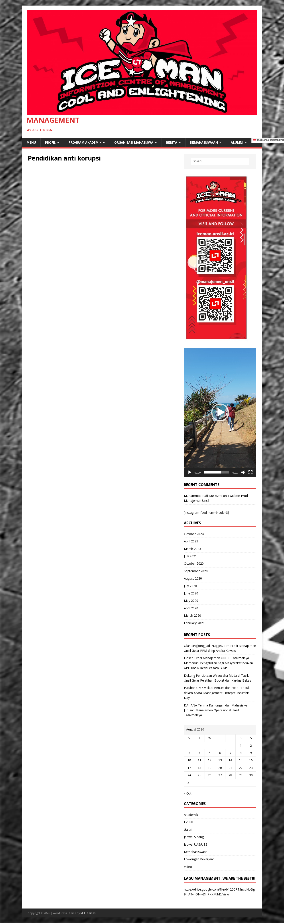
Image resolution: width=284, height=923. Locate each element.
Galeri (188, 829)
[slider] (216, 472)
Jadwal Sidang (194, 837)
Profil (50, 142)
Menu (31, 142)
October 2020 (194, 563)
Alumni (237, 142)
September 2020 (196, 571)
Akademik (191, 815)
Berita (171, 142)
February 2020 (194, 623)
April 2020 (191, 608)
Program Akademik (85, 142)
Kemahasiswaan (204, 142)
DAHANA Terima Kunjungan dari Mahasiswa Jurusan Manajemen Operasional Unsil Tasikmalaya (216, 710)
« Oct (187, 793)
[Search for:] (220, 161)
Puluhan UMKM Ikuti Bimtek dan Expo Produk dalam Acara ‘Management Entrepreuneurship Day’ (217, 693)
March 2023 (192, 549)
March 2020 (192, 615)
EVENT (189, 822)
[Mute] (243, 472)
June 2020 (191, 593)
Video (188, 867)
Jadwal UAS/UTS (195, 844)
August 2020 (193, 578)
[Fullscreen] (250, 472)
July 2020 (190, 586)
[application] (220, 412)
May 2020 (191, 600)
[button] (220, 412)
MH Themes (88, 913)
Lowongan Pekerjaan (199, 859)
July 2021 (190, 556)
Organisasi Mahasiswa (133, 142)
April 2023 (191, 541)
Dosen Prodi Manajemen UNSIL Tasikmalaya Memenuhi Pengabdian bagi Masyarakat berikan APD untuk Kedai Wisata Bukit (218, 663)
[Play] (189, 472)
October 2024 (194, 534)
